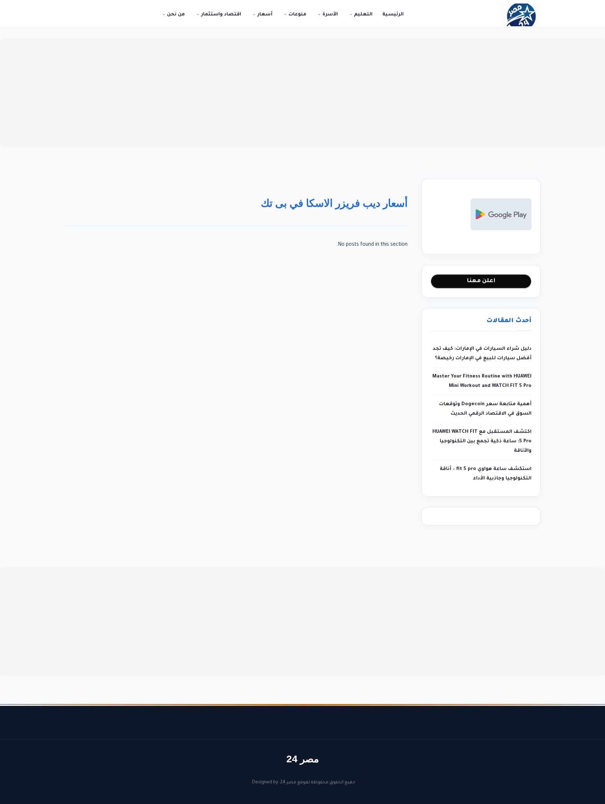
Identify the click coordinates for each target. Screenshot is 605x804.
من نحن (175, 14)
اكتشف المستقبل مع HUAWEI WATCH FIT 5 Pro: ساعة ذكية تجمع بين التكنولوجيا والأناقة (481, 441)
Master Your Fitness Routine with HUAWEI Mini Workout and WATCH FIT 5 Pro (481, 381)
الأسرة (329, 14)
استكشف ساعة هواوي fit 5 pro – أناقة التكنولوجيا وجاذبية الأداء (485, 473)
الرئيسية (393, 14)
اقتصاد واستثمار (220, 14)
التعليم (363, 14)
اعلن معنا (481, 281)
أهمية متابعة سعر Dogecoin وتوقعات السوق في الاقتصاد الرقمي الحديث (485, 409)
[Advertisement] (302, 93)
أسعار (264, 14)
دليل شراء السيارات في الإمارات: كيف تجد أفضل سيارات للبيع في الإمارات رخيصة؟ (482, 353)
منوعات (296, 14)
